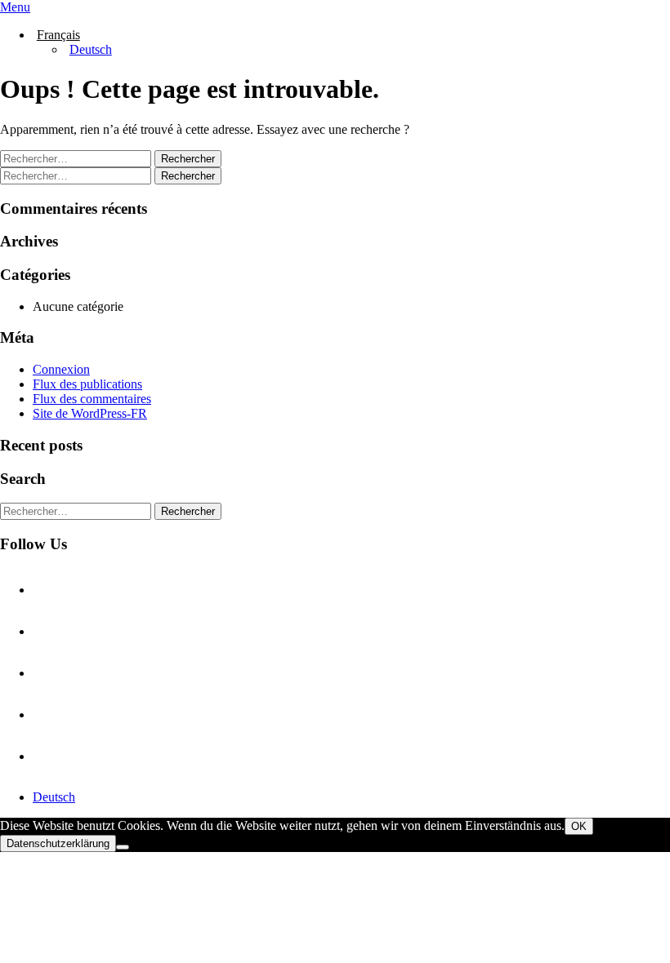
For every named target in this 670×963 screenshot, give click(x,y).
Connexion (61, 369)
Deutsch (54, 797)
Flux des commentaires (92, 399)
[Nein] (122, 847)
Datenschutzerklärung (58, 843)
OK (579, 826)
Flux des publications (87, 384)
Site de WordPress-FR (90, 413)
